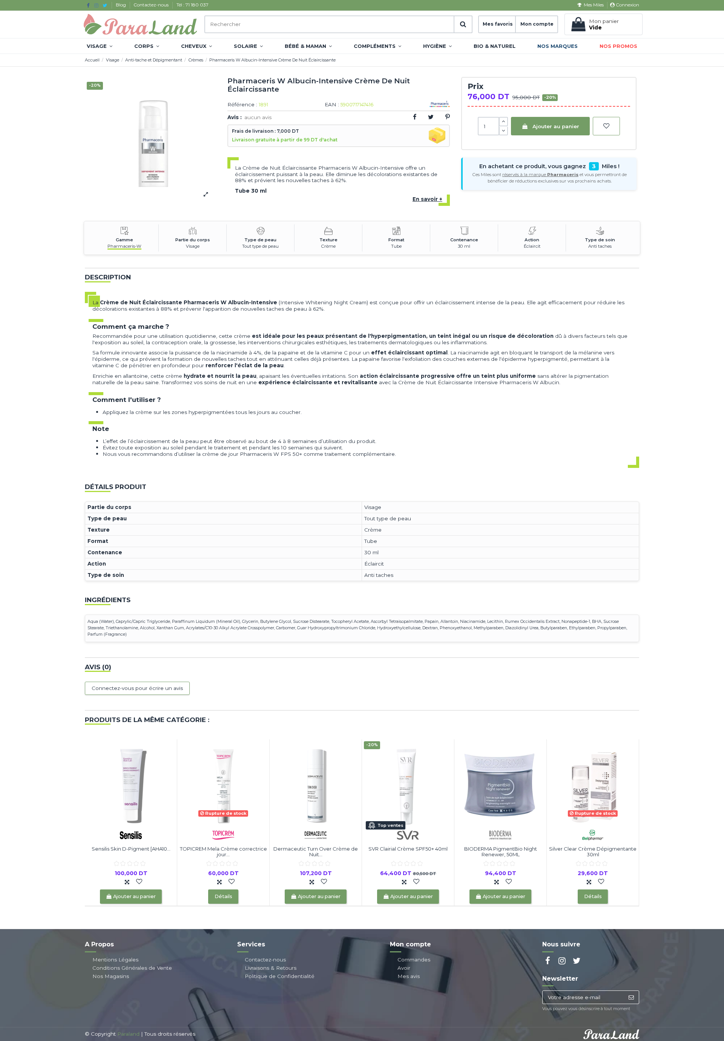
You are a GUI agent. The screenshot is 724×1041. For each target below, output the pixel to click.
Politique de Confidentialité (279, 976)
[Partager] (414, 117)
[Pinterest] (447, 117)
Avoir (403, 968)
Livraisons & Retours (270, 968)
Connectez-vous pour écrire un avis (137, 688)
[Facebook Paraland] (88, 5)
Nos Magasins (110, 976)
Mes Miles (593, 5)
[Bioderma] (500, 834)
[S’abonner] (631, 997)
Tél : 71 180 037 (192, 5)
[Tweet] (431, 117)
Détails (223, 896)
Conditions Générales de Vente (132, 968)
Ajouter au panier (555, 126)
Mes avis (408, 976)
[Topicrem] (223, 834)
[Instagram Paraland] (96, 5)
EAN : (332, 104)
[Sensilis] (131, 834)
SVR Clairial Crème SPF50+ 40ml (408, 849)
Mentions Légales (115, 960)
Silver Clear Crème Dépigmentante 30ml (593, 852)
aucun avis (258, 117)
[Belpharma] (592, 834)
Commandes (413, 960)
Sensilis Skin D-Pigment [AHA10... (131, 849)
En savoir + (427, 199)
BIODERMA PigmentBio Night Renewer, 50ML (500, 852)
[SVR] (408, 834)
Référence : (242, 104)
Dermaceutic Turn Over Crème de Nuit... (315, 852)
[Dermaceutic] (315, 834)
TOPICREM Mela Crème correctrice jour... (223, 852)
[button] (99, 46)
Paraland (128, 1034)
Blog (121, 5)
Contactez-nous (151, 5)
